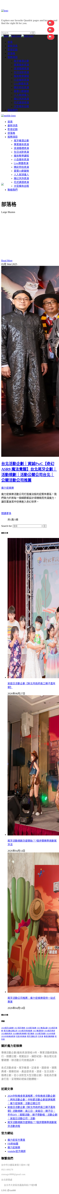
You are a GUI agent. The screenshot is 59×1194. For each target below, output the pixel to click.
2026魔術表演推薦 (20, 1033)
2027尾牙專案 (19, 1028)
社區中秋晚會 (21, 1036)
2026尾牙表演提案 (25, 1031)
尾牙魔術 (30, 1033)
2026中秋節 (50, 1033)
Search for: (6, 526)
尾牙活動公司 (32, 1036)
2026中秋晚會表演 (8, 1036)
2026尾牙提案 (31, 1028)
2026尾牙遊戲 (40, 1033)
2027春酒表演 (38, 1031)
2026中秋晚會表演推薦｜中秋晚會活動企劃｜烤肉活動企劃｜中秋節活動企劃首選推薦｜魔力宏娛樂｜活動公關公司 (31, 1100)
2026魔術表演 (6, 1033)
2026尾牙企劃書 (7, 1028)
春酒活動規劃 (49, 1036)
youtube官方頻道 (17, 1151)
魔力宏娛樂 (7, 488)
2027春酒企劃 (42, 1028)
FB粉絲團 (13, 1143)
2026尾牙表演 (49, 1031)
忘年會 (40, 1036)
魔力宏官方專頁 (16, 1140)
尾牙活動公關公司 (10, 1031)
